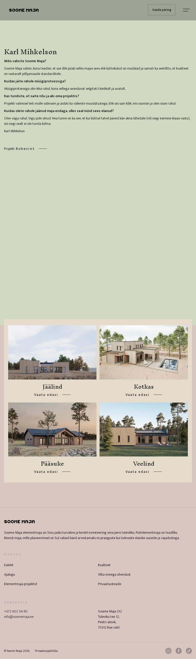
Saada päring (161, 9)
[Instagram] (168, 651)
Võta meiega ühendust (114, 574)
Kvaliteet (104, 565)
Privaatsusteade (109, 584)
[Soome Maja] (24, 10)
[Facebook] (179, 651)
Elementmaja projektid (20, 584)
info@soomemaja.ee (19, 617)
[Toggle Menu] (186, 10)
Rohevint (25, 149)
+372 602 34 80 (16, 611)
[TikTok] (189, 651)
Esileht (9, 565)
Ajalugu (9, 574)
